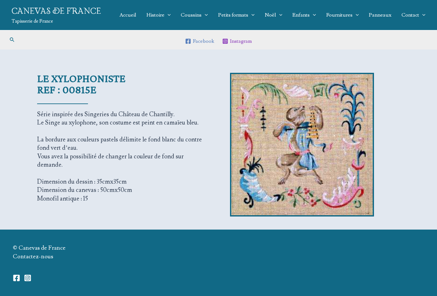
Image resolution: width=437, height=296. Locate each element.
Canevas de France (56, 11)
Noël (270, 15)
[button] (12, 40)
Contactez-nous (33, 256)
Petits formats (233, 15)
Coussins (191, 15)
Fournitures (339, 15)
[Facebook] (16, 278)
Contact (410, 15)
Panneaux (380, 15)
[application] (167, 15)
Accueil (127, 15)
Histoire (155, 15)
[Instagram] (27, 278)
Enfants (301, 15)
